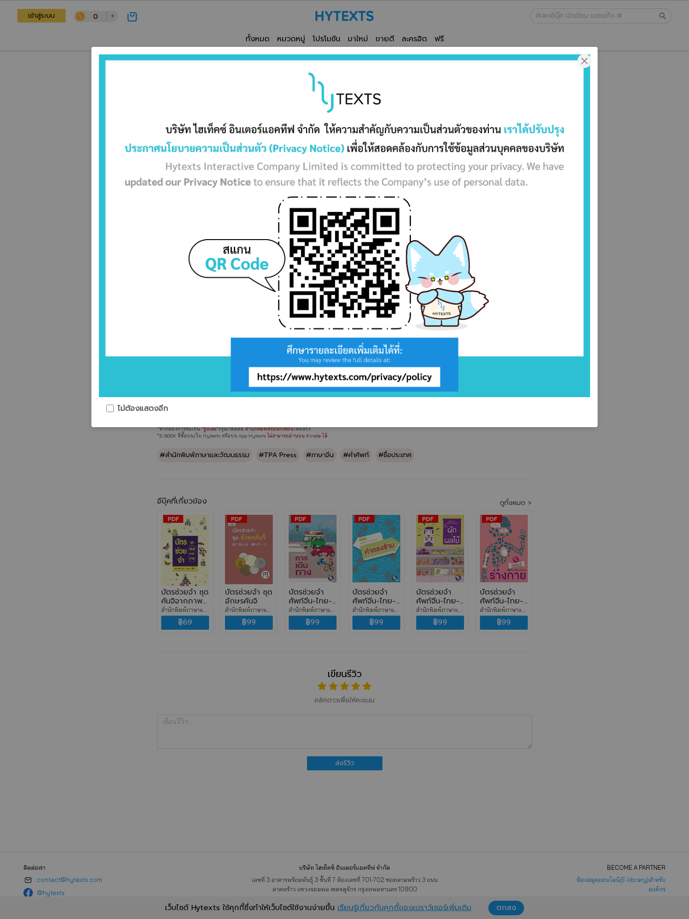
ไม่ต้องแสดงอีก (143, 408)
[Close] (584, 60)
